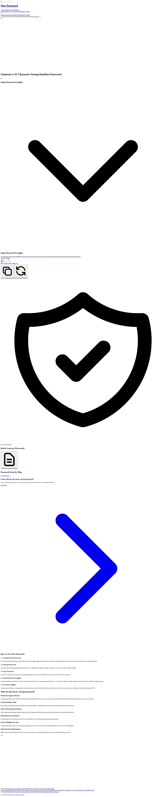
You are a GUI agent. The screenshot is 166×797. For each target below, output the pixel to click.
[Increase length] (9, 260)
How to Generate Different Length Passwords (81, 790)
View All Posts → (6, 476)
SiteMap (48, 788)
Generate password (10, 788)
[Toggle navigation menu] (1, 13)
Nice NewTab (16, 792)
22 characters (60, 256)
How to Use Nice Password (42, 790)
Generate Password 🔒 (7, 11)
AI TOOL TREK (34, 792)
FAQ (17, 11)
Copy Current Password (7, 278)
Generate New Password (21, 278)
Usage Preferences (69, 256)
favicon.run (56, 792)
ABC (3, 263)
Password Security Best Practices (13, 790)
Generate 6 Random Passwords (9, 468)
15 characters (46, 256)
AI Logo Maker (24, 792)
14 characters (38, 256)
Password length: (5, 258)
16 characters (53, 256)
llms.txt (53, 788)
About (20, 11)
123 (12, 263)
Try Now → (37, 16)
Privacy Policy (26, 11)
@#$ (16, 263)
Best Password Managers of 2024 (59, 790)
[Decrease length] (1, 260)
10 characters (24, 256)
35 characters (4, 256)
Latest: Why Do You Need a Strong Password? (17, 479)
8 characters (11, 256)
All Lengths (77, 256)
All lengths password (21, 788)
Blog (14, 11)
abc (8, 263)
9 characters (17, 256)
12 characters (31, 256)
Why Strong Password (28, 790)
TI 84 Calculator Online (45, 792)
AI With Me (8, 792)
